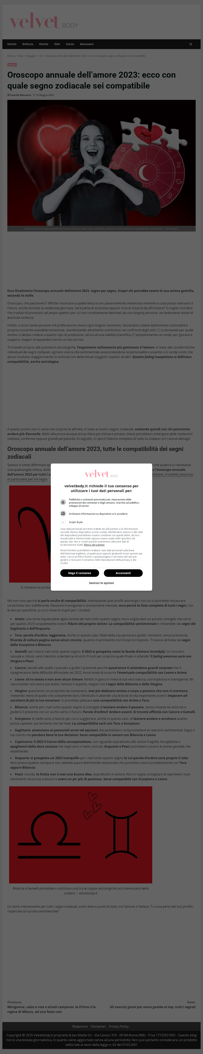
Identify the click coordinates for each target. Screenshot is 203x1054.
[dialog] (101, 527)
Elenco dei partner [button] (94, 544)
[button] (101, 522)
